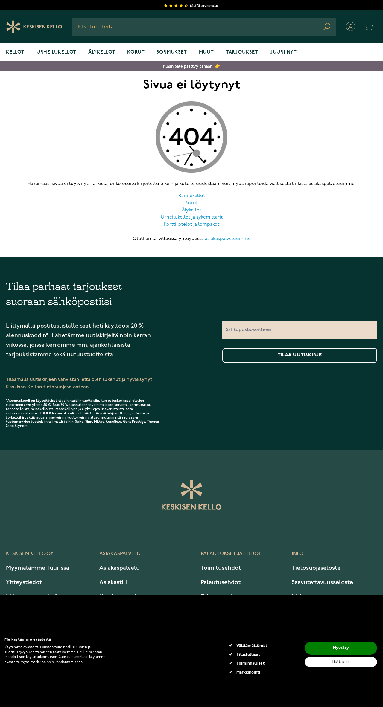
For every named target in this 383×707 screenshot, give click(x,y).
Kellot (15, 52)
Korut (136, 52)
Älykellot (101, 52)
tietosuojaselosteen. (66, 387)
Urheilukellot (56, 52)
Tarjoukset (242, 52)
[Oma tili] (350, 26)
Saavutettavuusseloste (322, 582)
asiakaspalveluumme (228, 238)
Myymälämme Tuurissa (37, 568)
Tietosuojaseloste (316, 568)
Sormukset (171, 52)
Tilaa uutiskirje (300, 355)
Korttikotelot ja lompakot (191, 224)
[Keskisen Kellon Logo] (34, 26)
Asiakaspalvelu (119, 568)
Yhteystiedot (24, 582)
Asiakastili (113, 582)
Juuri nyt (283, 52)
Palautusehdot (221, 582)
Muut (206, 52)
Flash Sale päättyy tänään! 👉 (191, 66)
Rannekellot (191, 195)
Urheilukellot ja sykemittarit (192, 217)
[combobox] (204, 27)
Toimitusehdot (221, 568)
